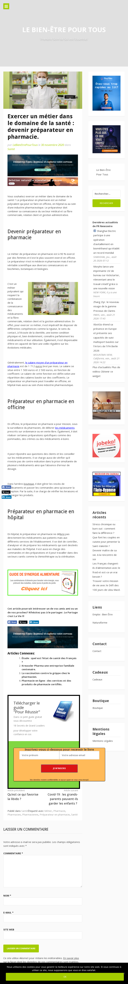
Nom (7, 895)
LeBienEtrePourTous (25, 145)
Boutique (97, 708)
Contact (96, 651)
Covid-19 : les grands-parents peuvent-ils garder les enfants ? (63, 797)
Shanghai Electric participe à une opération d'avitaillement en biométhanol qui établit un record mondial (106, 241)
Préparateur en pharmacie (55, 814)
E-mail (8, 912)
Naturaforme (100, 622)
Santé (11, 149)
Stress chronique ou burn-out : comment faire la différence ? (103, 529)
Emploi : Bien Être (102, 614)
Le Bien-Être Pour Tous (64, 29)
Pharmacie (59, 810)
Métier (48, 810)
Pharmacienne (30, 814)
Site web (8, 929)
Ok (65, 976)
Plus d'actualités (101, 367)
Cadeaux (97, 679)
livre (62, 534)
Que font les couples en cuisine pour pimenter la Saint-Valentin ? (106, 542)
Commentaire (13, 853)
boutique (29, 483)
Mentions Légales (102, 740)
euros (39, 366)
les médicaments (65, 427)
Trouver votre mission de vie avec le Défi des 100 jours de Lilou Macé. (106, 585)
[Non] (124, 973)
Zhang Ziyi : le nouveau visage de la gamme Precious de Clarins (106, 306)
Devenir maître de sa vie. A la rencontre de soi (104, 555)
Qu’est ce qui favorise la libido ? (23, 795)
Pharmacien (14, 814)
